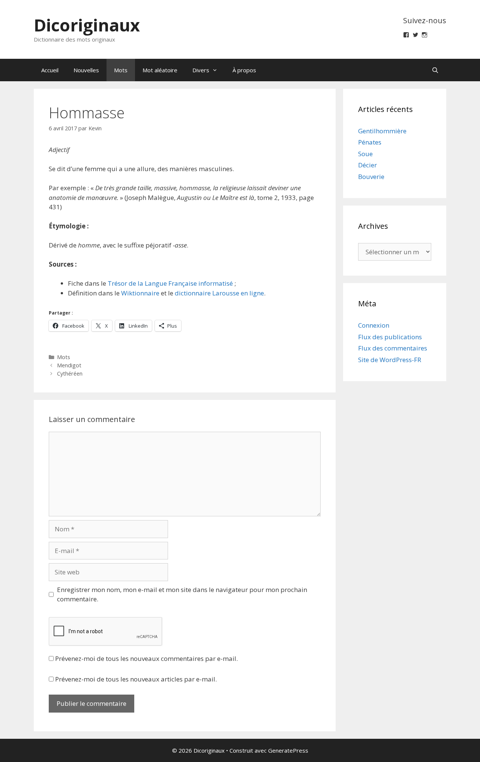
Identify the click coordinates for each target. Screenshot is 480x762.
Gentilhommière (382, 131)
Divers (200, 70)
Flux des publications (390, 337)
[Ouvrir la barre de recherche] (435, 70)
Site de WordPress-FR (389, 359)
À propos (244, 70)
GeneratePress (288, 750)
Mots (121, 70)
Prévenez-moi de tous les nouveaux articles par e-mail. (136, 679)
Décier (367, 165)
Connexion (373, 325)
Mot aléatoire (159, 70)
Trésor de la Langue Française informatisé (170, 283)
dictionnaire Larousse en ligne (219, 293)
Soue (365, 153)
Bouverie (371, 176)
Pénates (369, 142)
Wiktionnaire (140, 293)
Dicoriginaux (87, 24)
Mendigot (69, 365)
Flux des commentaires (392, 348)
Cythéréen (69, 373)
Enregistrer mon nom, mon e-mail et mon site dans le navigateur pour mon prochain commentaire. (182, 594)
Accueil (49, 70)
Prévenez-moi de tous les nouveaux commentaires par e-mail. (146, 658)
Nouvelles (86, 70)
